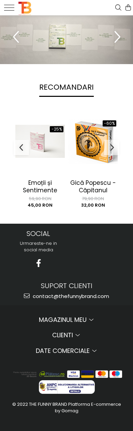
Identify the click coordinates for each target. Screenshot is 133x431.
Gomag (69, 410)
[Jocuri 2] (66, 39)
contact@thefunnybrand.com (70, 296)
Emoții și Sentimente (40, 186)
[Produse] (9, 7)
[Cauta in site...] (118, 7)
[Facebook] (38, 263)
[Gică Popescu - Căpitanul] (93, 141)
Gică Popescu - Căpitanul (93, 186)
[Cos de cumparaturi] (128, 7)
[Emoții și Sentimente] (40, 141)
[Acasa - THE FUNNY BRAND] (39, 7)
